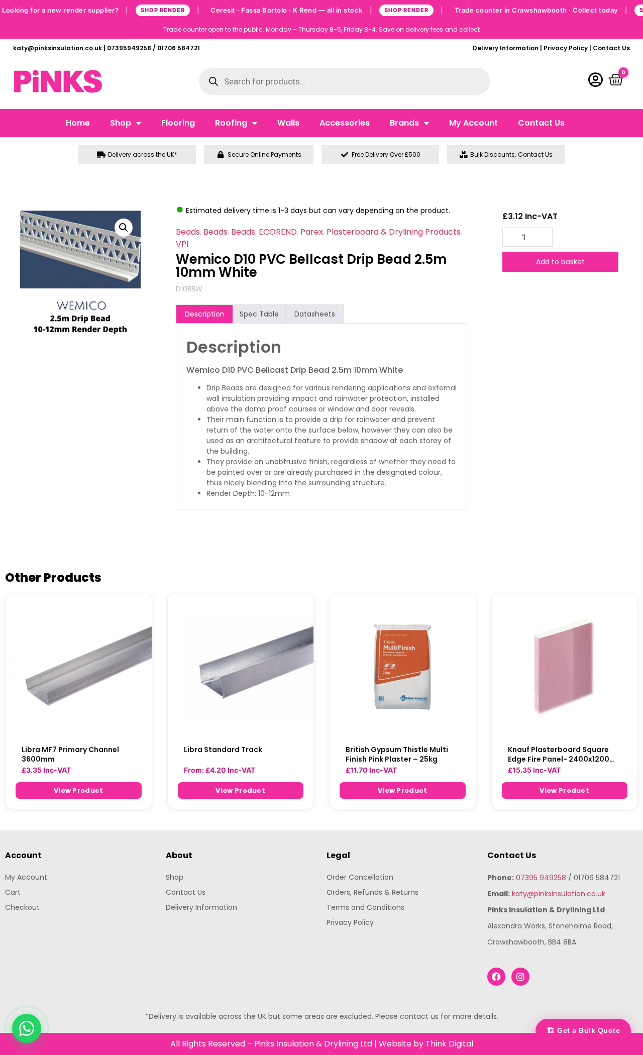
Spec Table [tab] (259, 314)
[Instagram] (520, 977)
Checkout (22, 907)
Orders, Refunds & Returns (372, 892)
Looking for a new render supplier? (100, 10)
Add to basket (560, 262)
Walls (288, 123)
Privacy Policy (566, 48)
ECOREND (278, 232)
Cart (13, 892)
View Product (78, 790)
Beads (188, 232)
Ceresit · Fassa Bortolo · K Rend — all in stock (327, 10)
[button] (124, 228)
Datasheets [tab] (314, 314)
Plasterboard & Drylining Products (394, 232)
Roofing (231, 123)
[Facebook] (496, 977)
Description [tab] (205, 314)
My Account (473, 123)
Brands (404, 123)
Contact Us (611, 48)
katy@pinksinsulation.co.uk (558, 894)
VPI (182, 244)
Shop (120, 123)
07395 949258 (541, 878)
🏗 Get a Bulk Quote (583, 1030)
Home (78, 123)
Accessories (344, 123)
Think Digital (449, 1043)
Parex (311, 232)
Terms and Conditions (365, 907)
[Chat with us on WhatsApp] (26, 1028)
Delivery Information (506, 48)
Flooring (178, 123)
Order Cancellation (360, 877)
